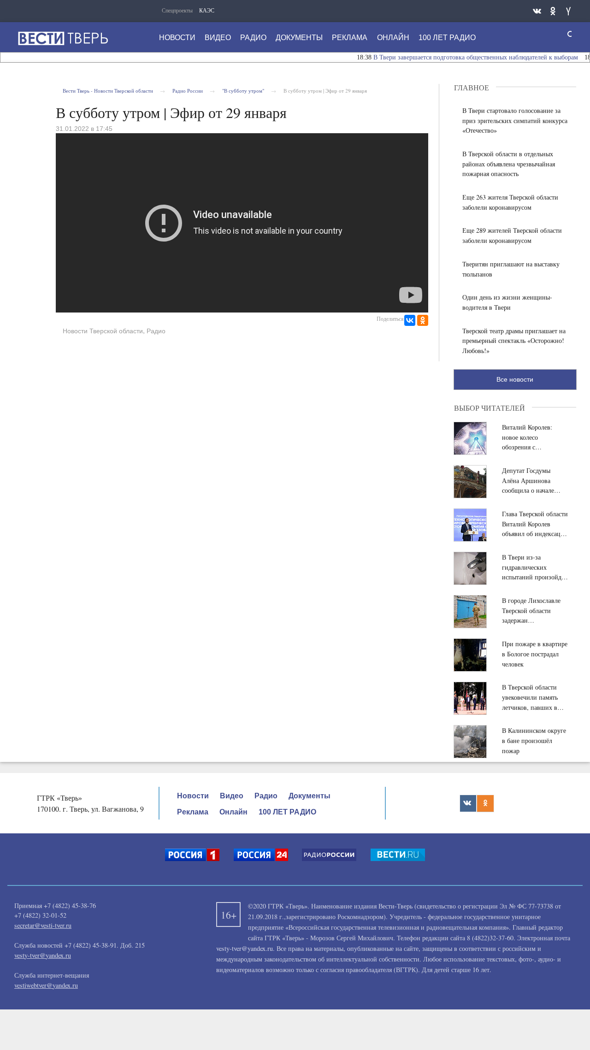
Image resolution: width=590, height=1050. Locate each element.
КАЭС (206, 10)
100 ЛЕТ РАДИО (447, 37)
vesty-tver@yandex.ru (42, 955)
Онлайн (393, 37)
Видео (218, 37)
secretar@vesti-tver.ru (42, 925)
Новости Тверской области (103, 331)
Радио (253, 37)
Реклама (349, 37)
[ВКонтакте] (409, 320)
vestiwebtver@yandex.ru (46, 985)
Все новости (514, 379)
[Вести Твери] (63, 38)
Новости (177, 37)
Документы (299, 37)
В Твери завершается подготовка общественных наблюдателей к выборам (462, 57)
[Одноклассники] (422, 320)
